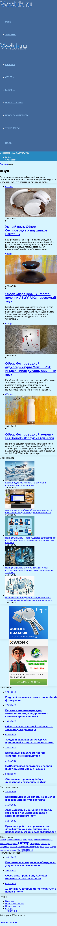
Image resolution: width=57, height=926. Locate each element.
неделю (40, 846)
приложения (11, 850)
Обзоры (9, 908)
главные (13, 847)
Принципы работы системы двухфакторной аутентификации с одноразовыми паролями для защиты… (29, 570)
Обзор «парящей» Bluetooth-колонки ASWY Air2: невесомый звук (30, 297)
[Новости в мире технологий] (16, 7)
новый (47, 847)
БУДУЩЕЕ (10, 90)
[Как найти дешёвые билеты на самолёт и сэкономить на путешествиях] (19, 480)
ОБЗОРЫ (9, 77)
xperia (15, 844)
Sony (10, 844)
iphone (43, 840)
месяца (32, 847)
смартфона (25, 850)
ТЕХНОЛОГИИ (12, 128)
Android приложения (14, 839)
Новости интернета (16, 115)
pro (51, 840)
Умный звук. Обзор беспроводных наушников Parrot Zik (26, 230)
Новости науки (12, 906)
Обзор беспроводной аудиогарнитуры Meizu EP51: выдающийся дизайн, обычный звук (30, 369)
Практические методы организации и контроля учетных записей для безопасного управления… (29, 599)
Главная (4, 164)
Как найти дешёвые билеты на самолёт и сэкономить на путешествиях (25, 484)
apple (25, 839)
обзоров (53, 847)
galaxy (30, 840)
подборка (3, 850)
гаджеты (4, 846)
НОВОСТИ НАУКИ (14, 103)
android (3, 840)
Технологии (11, 911)
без (49, 844)
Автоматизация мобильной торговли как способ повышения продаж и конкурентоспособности (28, 511)
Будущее (9, 901)
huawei (37, 839)
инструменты (23, 847)
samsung (4, 844)
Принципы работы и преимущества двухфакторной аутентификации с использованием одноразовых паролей (30, 540)
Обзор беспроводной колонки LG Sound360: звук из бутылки (29, 436)
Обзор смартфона (38, 843)
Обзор (23, 843)
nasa (48, 839)
